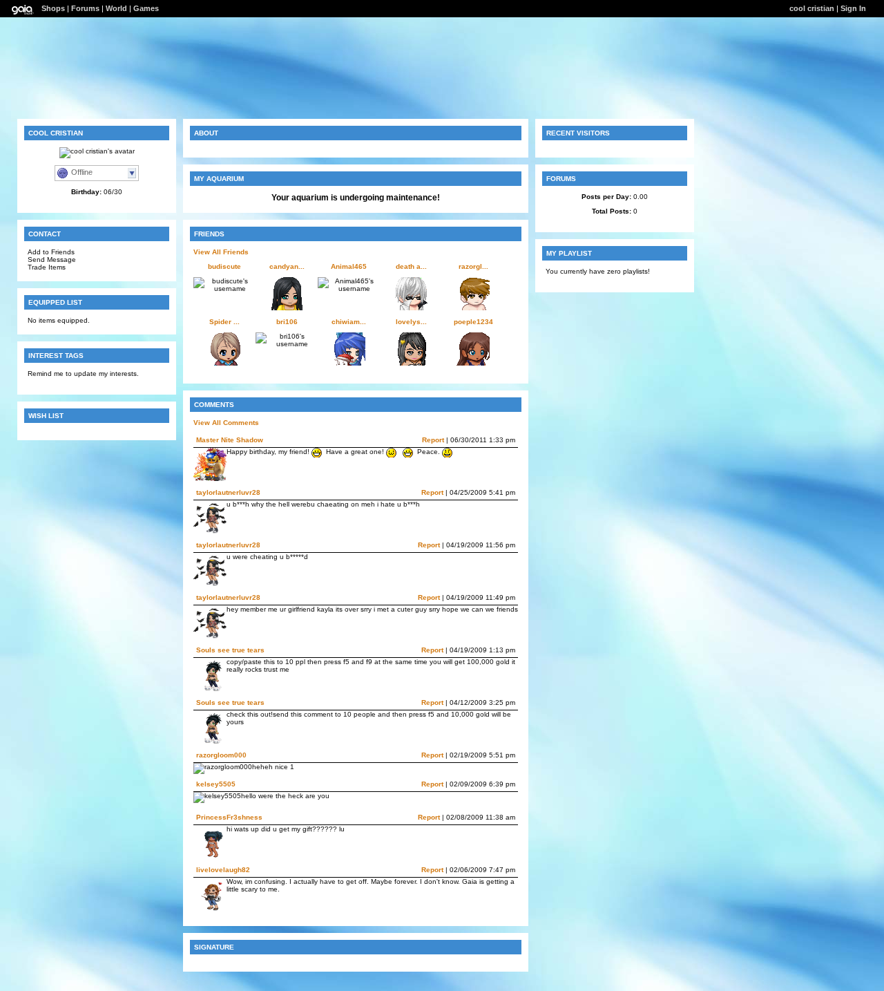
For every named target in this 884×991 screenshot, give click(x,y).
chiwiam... (349, 321)
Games (146, 8)
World (116, 8)
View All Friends (221, 252)
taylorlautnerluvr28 (228, 492)
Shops (53, 8)
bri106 (287, 321)
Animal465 (349, 266)
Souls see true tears (230, 650)
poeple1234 (473, 321)
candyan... (287, 266)
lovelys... (411, 321)
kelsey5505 (216, 784)
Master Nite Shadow (229, 440)
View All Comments (226, 422)
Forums (85, 8)
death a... (411, 266)
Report (433, 440)
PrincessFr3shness (229, 817)
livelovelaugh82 (223, 870)
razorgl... (473, 266)
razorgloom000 (221, 755)
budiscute (224, 266)
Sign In (853, 8)
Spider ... (224, 321)
